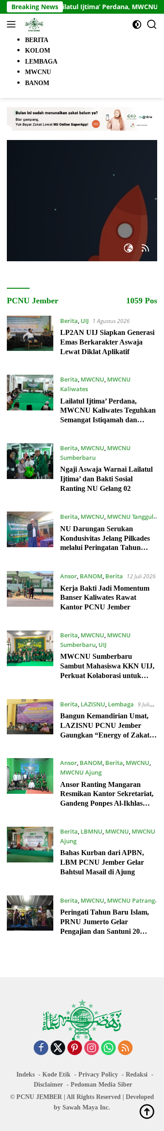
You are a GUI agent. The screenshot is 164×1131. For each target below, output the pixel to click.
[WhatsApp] (108, 1048)
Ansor (68, 576)
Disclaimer (48, 1084)
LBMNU (91, 831)
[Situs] (128, 249)
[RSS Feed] (145, 249)
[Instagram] (91, 1048)
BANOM (91, 576)
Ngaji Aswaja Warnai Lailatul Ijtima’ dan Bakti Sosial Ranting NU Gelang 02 (106, 478)
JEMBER (49, 1096)
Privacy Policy (98, 1074)
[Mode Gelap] (137, 24)
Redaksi (137, 1074)
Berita (69, 321)
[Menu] (13, 24)
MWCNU (92, 379)
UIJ (85, 321)
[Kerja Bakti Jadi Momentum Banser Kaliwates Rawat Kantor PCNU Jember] (30, 594)
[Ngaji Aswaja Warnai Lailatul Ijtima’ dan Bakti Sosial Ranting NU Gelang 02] (30, 470)
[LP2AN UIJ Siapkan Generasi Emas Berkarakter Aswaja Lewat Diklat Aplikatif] (30, 338)
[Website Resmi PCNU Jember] (33, 24)
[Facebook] (41, 1048)
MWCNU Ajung (81, 772)
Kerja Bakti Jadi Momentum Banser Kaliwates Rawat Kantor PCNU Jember (104, 597)
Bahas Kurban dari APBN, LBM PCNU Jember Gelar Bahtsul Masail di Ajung (102, 862)
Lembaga (121, 704)
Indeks (25, 1074)
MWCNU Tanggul (130, 516)
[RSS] (125, 1048)
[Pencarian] (152, 24)
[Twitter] (58, 1048)
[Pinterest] (74, 1048)
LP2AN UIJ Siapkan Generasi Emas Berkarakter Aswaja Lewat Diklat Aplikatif (107, 342)
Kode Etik (56, 1074)
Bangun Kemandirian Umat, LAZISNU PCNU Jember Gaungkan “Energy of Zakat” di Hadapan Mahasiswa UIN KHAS (106, 735)
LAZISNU (93, 704)
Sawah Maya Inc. (86, 1107)
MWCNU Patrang (131, 900)
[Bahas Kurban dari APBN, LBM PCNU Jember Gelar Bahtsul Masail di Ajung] (30, 854)
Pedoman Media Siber (101, 1084)
